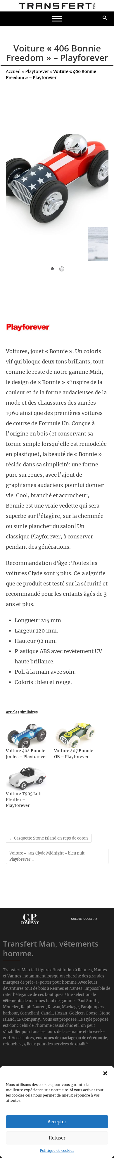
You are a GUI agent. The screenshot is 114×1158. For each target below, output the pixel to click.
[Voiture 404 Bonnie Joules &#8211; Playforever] (27, 735)
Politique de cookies (57, 1150)
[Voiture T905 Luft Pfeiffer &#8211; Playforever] (27, 778)
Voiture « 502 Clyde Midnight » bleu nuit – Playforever (49, 856)
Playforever (37, 71)
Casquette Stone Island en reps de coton (48, 838)
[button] (105, 1073)
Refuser (57, 1138)
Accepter (57, 1121)
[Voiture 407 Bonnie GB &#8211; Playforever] (75, 735)
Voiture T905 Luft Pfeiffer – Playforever (24, 799)
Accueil (13, 71)
